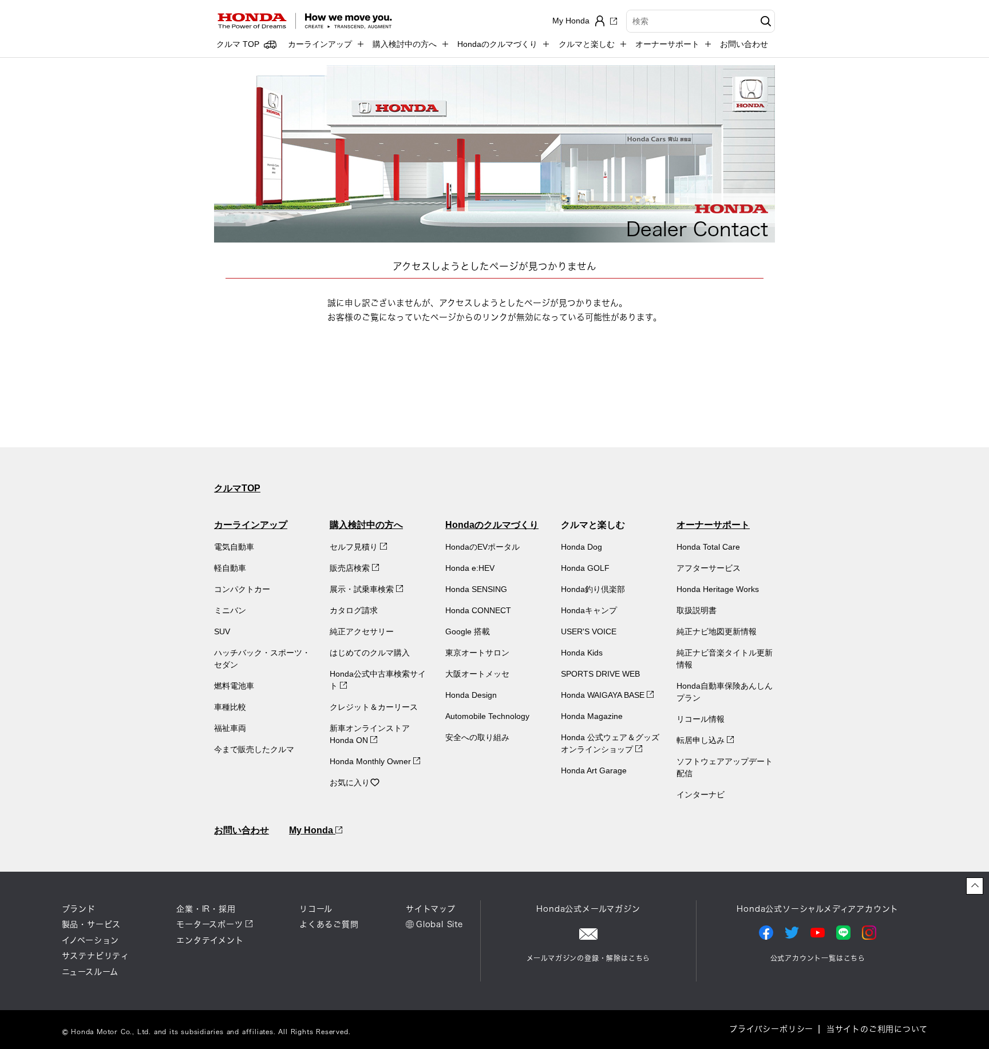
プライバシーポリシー (771, 1029)
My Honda (312, 830)
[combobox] (700, 21)
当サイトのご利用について (877, 1029)
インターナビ (701, 794)
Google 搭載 (467, 631)
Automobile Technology (487, 716)
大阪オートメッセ (477, 673)
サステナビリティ (95, 956)
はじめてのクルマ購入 (370, 652)
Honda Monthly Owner (371, 761)
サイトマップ (431, 909)
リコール (316, 909)
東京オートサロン (477, 652)
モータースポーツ (209, 924)
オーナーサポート (713, 525)
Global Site (439, 924)
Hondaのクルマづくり (492, 525)
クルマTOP (237, 488)
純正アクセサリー (362, 631)
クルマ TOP (237, 44)
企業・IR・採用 (205, 909)
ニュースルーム (90, 972)
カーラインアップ (250, 525)
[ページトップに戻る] (974, 886)
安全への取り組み (477, 737)
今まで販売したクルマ (254, 749)
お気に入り (350, 782)
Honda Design (471, 695)
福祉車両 (230, 728)
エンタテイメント (209, 940)
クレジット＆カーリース (374, 707)
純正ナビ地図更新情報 (717, 631)
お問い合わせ (744, 44)
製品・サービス (91, 924)
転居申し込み (702, 740)
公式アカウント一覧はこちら (817, 958)
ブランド (79, 909)
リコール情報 (701, 719)
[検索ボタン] (764, 21)
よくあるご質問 (329, 924)
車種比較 (230, 707)
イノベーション (91, 940)
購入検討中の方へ (366, 525)
